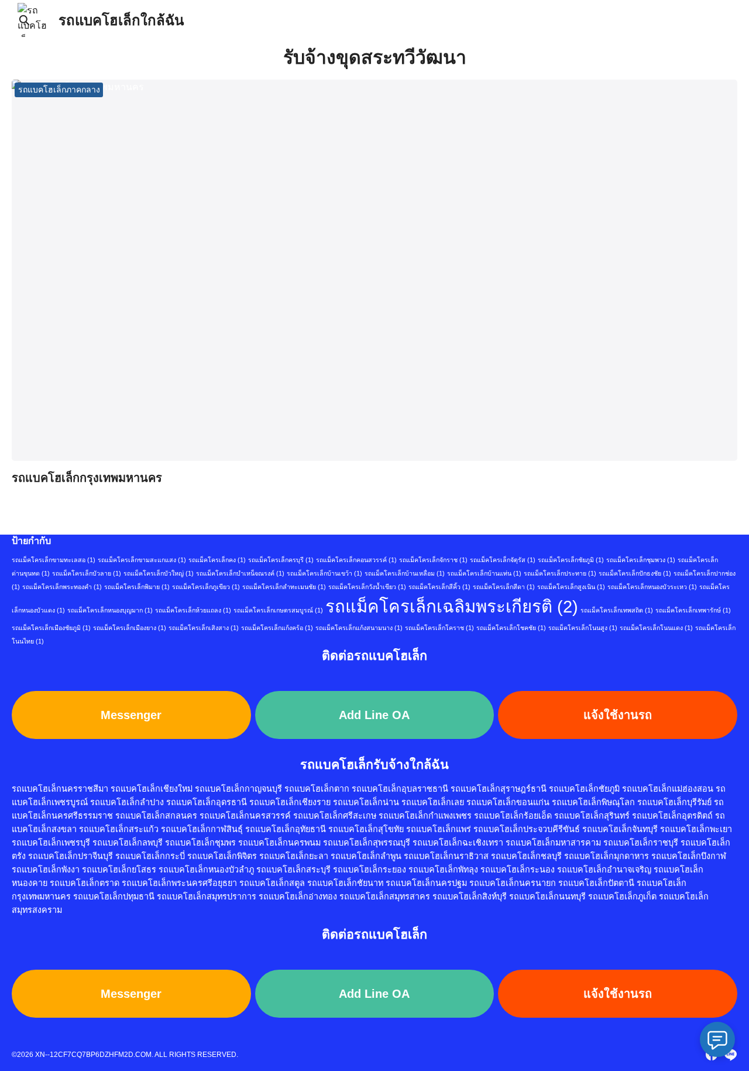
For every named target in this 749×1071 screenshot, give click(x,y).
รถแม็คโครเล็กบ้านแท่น (484, 573)
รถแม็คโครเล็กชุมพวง (640, 559)
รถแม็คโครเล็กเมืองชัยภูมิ (51, 627)
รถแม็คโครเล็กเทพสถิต (616, 610)
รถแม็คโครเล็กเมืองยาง (129, 627)
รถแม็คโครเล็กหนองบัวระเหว (652, 586)
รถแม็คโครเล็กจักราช (433, 559)
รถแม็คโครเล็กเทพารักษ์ (693, 610)
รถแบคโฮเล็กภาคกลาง (59, 89)
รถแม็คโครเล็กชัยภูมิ (571, 559)
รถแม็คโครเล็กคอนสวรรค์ (356, 559)
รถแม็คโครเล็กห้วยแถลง (193, 610)
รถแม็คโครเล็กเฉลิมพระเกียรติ (451, 606)
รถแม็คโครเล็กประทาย (560, 573)
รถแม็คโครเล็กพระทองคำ (62, 586)
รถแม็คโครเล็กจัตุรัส (502, 559)
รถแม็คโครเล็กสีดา (504, 586)
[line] (730, 1055)
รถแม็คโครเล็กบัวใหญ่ (158, 573)
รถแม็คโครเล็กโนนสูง (582, 627)
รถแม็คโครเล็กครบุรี (281, 559)
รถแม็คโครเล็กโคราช (439, 627)
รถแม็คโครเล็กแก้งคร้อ (277, 627)
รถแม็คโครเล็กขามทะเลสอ (53, 559)
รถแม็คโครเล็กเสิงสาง (204, 627)
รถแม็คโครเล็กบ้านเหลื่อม (405, 573)
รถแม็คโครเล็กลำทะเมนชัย (284, 586)
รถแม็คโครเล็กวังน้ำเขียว (367, 586)
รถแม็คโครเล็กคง (217, 559)
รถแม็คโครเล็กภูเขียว (206, 586)
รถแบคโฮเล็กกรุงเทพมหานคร (87, 477)
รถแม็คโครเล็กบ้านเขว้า (324, 573)
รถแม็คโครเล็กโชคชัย (511, 627)
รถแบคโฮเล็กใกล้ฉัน (121, 20)
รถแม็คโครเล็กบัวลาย (86, 573)
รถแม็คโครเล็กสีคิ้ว (439, 586)
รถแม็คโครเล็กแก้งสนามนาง (359, 627)
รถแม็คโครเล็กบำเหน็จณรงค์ (240, 573)
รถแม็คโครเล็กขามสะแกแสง (142, 559)
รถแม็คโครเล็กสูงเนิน (571, 586)
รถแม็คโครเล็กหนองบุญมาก (110, 610)
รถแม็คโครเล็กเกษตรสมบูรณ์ (278, 610)
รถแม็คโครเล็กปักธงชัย (635, 573)
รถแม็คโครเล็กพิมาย (137, 586)
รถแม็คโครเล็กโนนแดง (656, 627)
